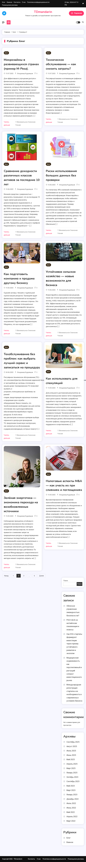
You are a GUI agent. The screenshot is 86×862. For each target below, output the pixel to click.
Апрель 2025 (71, 764)
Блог (3, 2)
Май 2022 (70, 812)
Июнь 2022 (71, 808)
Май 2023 (70, 786)
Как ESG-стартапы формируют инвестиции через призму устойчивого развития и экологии (74, 644)
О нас (24, 2)
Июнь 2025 (71, 755)
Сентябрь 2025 (72, 742)
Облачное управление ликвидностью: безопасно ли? (73, 611)
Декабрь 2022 (72, 799)
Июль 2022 (71, 803)
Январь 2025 (71, 773)
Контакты (17, 2)
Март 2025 (70, 768)
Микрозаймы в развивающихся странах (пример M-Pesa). (21, 64)
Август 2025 (71, 746)
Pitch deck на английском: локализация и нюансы (72, 625)
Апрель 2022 (71, 816)
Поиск (65, 581)
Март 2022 (70, 821)
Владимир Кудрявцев (25, 73)
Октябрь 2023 (72, 777)
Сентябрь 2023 (72, 781)
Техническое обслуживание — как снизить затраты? (61, 64)
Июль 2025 (71, 751)
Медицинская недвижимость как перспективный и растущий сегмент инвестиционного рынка (74, 669)
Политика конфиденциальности (38, 2)
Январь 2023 (71, 794)
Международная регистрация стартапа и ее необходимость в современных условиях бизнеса (74, 693)
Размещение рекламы (10, 5)
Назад (6, 576)
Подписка (78, 13)
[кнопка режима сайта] (78, 22)
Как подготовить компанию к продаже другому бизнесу (19, 278)
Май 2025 (70, 759)
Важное (9, 2)
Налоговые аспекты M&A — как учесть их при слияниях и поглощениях (64, 485)
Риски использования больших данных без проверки (61, 175)
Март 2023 (70, 790)
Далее (41, 576)
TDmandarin (43, 12)
